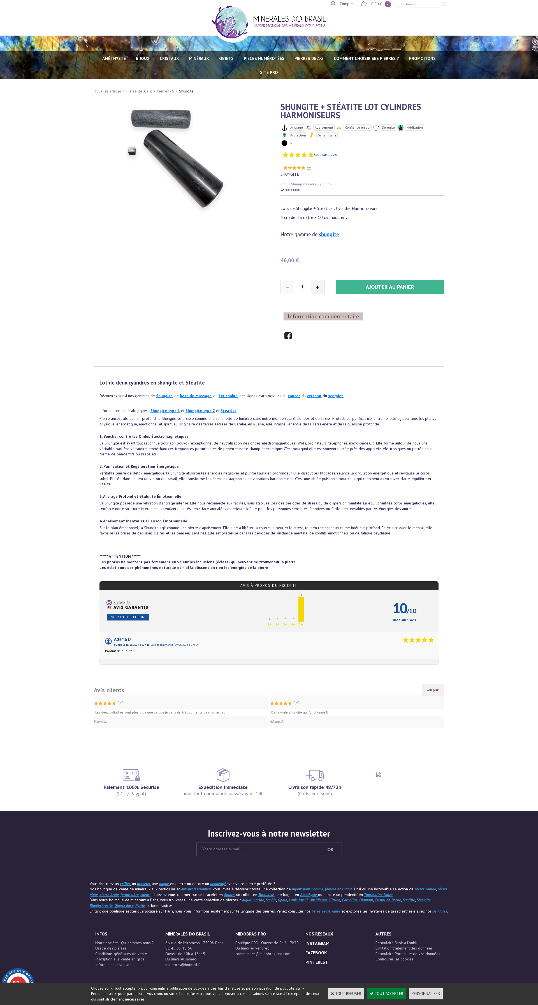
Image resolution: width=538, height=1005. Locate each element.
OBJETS (226, 58)
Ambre (229, 894)
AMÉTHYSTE (114, 58)
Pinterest (316, 962)
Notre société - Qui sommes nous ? (124, 942)
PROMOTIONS (422, 58)
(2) (309, 168)
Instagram (317, 943)
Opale (282, 899)
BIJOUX (143, 58)
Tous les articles (108, 91)
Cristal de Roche (388, 899)
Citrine (334, 899)
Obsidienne (318, 899)
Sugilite (409, 899)
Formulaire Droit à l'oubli (396, 942)
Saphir (271, 899)
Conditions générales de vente (121, 953)
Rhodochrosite (101, 905)
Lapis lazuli (298, 899)
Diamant (366, 899)
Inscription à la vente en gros (119, 959)
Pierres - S (165, 91)
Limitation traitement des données (404, 948)
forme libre (129, 894)
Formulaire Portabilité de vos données (407, 953)
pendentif (218, 883)
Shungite (186, 91)
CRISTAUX (169, 58)
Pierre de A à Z (139, 91)
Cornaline (350, 899)
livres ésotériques (327, 911)
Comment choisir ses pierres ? (366, 58)
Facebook (316, 952)
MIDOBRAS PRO (250, 934)
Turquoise (266, 894)
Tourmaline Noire (378, 894)
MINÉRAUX (199, 58)
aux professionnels (197, 888)
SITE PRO (269, 72)
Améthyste (309, 894)
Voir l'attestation (128, 617)
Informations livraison (113, 964)
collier (125, 883)
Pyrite (140, 905)
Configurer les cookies (394, 959)
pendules (440, 911)
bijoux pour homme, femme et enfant (322, 888)
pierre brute (109, 894)
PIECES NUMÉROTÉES (264, 58)
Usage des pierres (110, 948)
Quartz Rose (124, 905)
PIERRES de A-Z (309, 58)
